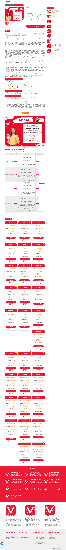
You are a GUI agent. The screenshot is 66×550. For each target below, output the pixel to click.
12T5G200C (38, 331)
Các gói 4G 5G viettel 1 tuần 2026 (55, 486)
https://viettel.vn (42, 183)
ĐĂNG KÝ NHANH (25, 112)
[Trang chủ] (5, 4)
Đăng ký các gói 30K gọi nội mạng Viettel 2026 (56, 50)
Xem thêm (12, 476)
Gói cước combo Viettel (38, 539)
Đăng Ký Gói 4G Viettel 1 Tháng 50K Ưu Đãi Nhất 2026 (56, 26)
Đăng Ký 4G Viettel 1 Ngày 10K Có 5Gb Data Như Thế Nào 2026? (56, 45)
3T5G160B (11, 420)
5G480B (38, 244)
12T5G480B (38, 443)
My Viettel (29, 534)
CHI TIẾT (7, 30)
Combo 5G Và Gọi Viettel (18, 4)
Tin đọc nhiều (51, 8)
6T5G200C (11, 353)
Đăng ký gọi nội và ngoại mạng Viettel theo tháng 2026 (56, 16)
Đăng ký (11, 237)
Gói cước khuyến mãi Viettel (39, 537)
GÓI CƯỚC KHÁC (8, 218)
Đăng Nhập (57, 1)
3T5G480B (25, 374)
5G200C (38, 353)
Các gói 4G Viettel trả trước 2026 (35, 486)
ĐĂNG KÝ (15, 161)
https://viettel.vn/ (33, 72)
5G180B (24, 222)
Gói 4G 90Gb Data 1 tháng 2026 (54, 479)
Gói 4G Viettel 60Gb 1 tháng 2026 (35, 479)
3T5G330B (11, 397)
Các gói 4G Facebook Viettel (15, 494)
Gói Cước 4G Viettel (31, 1)
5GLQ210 (24, 265)
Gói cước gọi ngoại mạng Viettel (39, 543)
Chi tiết (37, 161)
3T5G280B (25, 397)
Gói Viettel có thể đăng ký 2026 (54, 472)
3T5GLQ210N (24, 310)
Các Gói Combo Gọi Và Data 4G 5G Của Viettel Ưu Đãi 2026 (56, 40)
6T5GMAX (11, 287)
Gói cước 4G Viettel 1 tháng (39, 538)
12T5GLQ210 (38, 420)
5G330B (24, 244)
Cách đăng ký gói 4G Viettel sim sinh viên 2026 (56, 21)
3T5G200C (25, 353)
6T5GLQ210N (11, 310)
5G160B (10, 222)
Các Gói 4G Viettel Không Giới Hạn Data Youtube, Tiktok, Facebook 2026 (56, 30)
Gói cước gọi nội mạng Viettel (39, 540)
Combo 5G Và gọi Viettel (15, 486)
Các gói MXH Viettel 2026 (34, 472)
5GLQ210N (11, 265)
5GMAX (38, 310)
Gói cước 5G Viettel (22, 1)
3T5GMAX (25, 287)
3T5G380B (38, 374)
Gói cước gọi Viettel (41, 1)
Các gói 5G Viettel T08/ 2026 (15, 472)
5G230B (38, 222)
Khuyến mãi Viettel (10, 515)
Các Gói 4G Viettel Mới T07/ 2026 (16, 479)
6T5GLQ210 (24, 443)
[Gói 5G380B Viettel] (14, 21)
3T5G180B (38, 397)
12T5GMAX (38, 265)
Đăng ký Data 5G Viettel (38, 536)
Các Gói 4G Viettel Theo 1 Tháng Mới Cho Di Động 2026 (56, 11)
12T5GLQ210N (38, 287)
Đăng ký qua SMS (36, 26)
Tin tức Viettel (50, 1)
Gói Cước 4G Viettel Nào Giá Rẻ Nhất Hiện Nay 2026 (56, 35)
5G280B (10, 244)
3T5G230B (25, 420)
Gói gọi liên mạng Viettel (38, 542)
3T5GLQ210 (11, 374)
